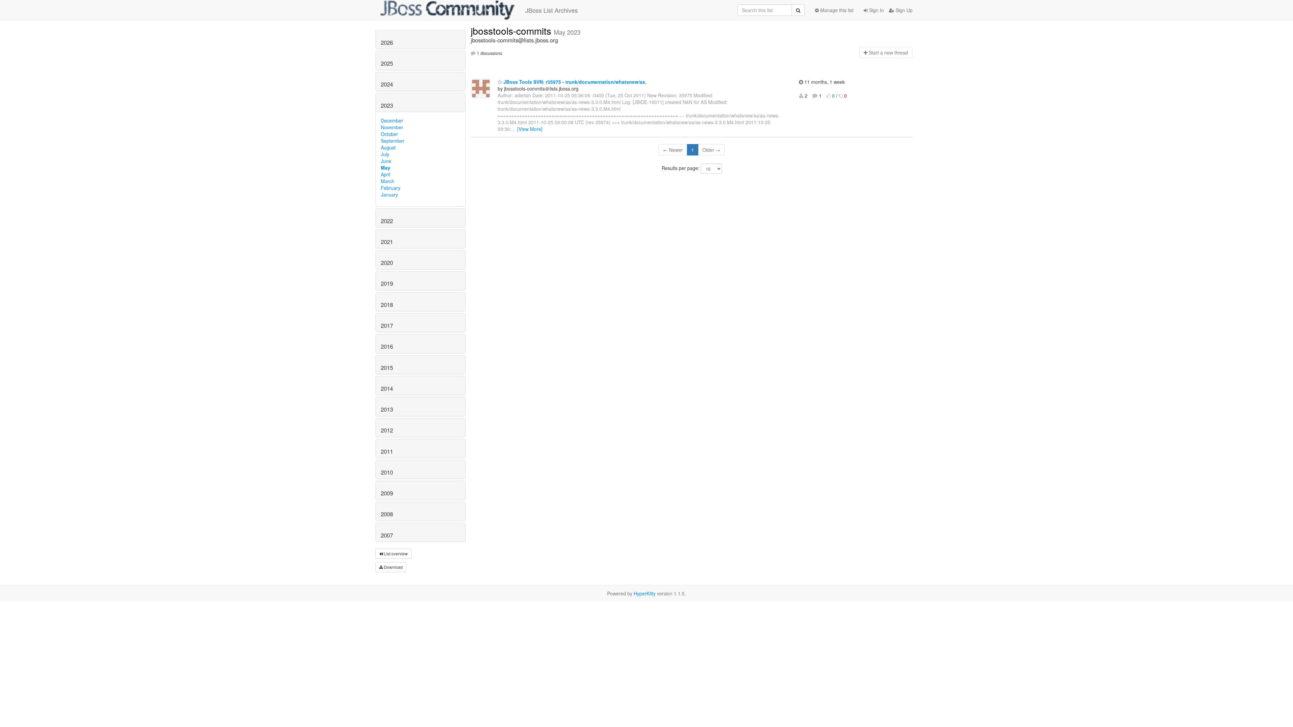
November (392, 127)
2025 (387, 63)
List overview (395, 553)
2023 (387, 105)
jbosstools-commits (512, 30)
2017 (387, 325)
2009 (387, 493)
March (387, 181)
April (385, 174)
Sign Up (903, 10)
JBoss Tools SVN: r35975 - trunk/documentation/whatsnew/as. (574, 81)
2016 (387, 346)
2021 (387, 242)
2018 (387, 305)
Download (393, 567)
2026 (387, 42)
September (392, 140)
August (388, 147)
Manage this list (836, 10)
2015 (387, 368)
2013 (387, 409)
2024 (387, 84)
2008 (387, 514)
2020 (387, 262)
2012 (387, 430)
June (386, 161)
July (385, 154)
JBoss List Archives (551, 10)
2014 (387, 388)
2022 (387, 221)
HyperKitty (645, 593)
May (385, 167)
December (392, 120)
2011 (387, 451)
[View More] (529, 129)
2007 (387, 535)
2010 (387, 472)
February (390, 187)
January (389, 194)
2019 (387, 283)
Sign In (876, 10)
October (389, 134)
